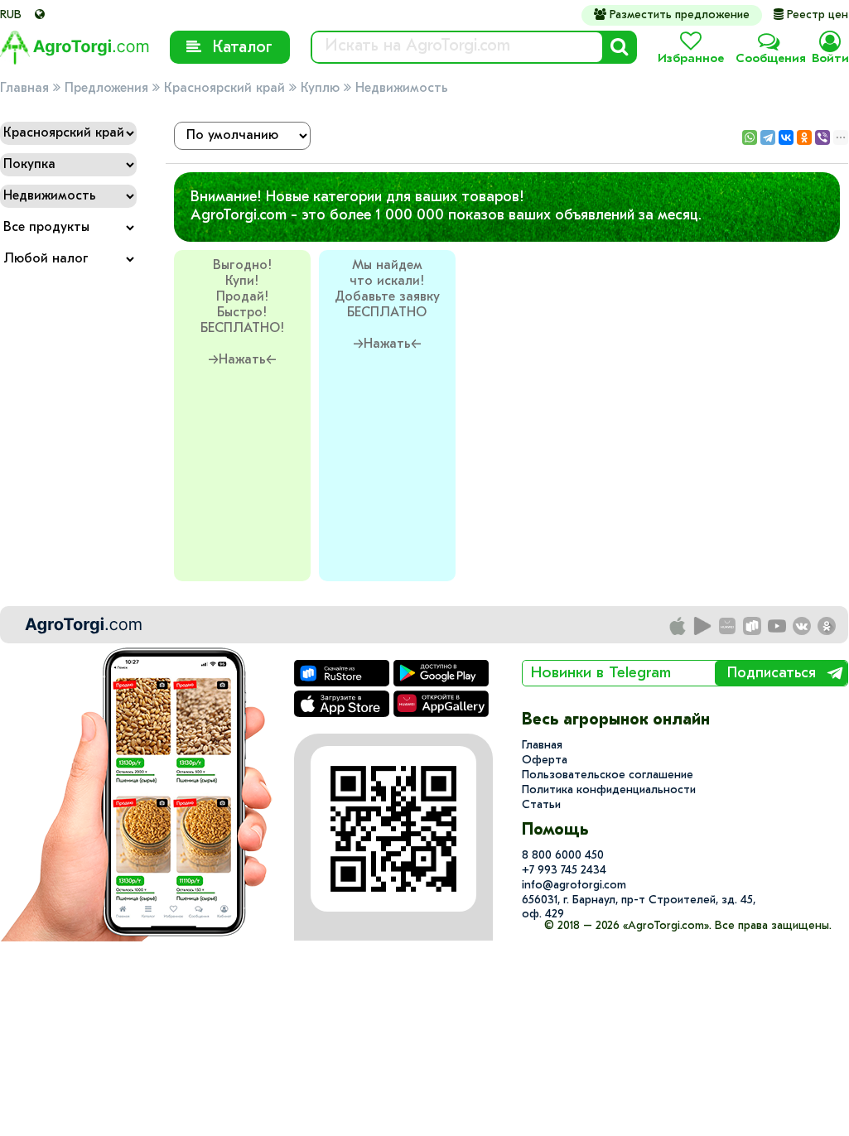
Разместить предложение (672, 15)
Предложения (106, 88)
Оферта (544, 760)
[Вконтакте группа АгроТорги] (803, 627)
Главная (24, 88)
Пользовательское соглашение (607, 775)
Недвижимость (401, 88)
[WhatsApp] (749, 137)
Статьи (541, 805)
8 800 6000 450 (563, 856)
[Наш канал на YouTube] (778, 627)
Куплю (320, 88)
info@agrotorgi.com (574, 885)
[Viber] (822, 137)
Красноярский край (224, 88)
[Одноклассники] (804, 137)
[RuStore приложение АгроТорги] (753, 627)
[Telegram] (767, 137)
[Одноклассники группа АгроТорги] (827, 627)
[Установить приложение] (703, 627)
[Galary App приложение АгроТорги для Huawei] (728, 627)
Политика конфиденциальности (609, 790)
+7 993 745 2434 (564, 870)
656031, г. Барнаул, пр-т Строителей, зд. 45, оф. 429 (638, 907)
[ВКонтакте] (786, 137)
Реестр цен (811, 15)
